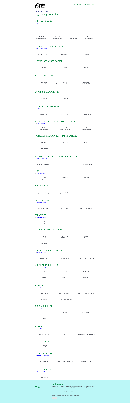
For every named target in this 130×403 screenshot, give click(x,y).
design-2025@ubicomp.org (41, 308)
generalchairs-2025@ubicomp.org (42, 23)
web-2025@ (41, 173)
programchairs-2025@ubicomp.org (43, 48)
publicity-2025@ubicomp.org (42, 252)
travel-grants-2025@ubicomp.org (42, 371)
